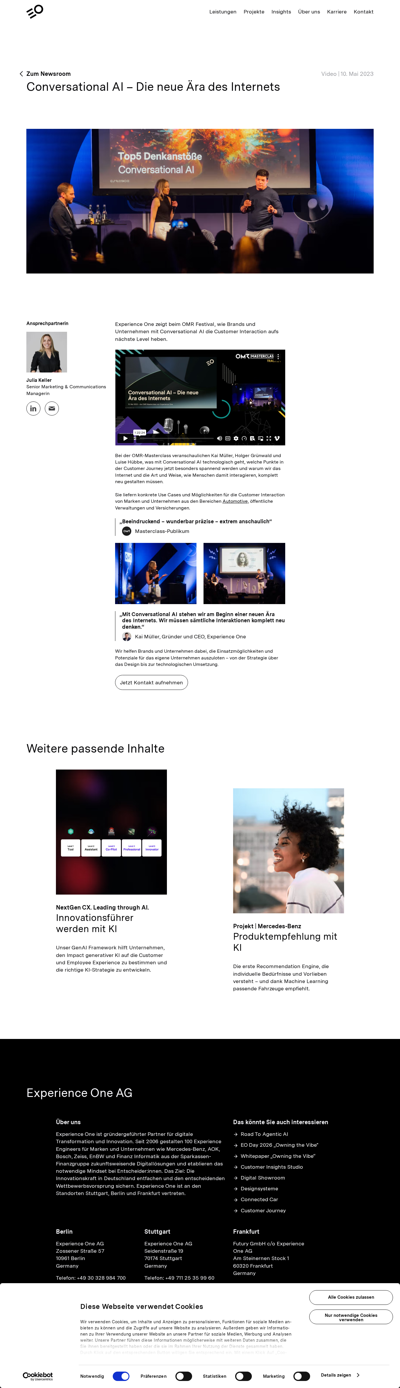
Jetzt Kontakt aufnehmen (151, 682)
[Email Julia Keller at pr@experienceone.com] (52, 408)
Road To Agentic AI (264, 1134)
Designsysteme (259, 1188)
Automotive (235, 501)
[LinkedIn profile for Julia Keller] (33, 408)
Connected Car (259, 1199)
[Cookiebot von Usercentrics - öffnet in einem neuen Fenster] (38, 1376)
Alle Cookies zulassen (351, 1297)
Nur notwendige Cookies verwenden (351, 1317)
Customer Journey (263, 1210)
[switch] (183, 1376)
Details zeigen (336, 1375)
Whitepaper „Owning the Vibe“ (278, 1156)
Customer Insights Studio (272, 1167)
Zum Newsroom (48, 73)
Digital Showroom (263, 1178)
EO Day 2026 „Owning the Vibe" (280, 1145)
